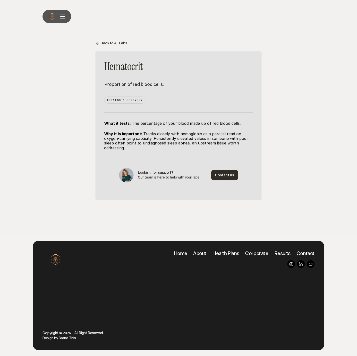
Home (180, 253)
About (199, 253)
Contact (305, 253)
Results (282, 253)
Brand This (67, 338)
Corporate (256, 253)
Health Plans (225, 253)
